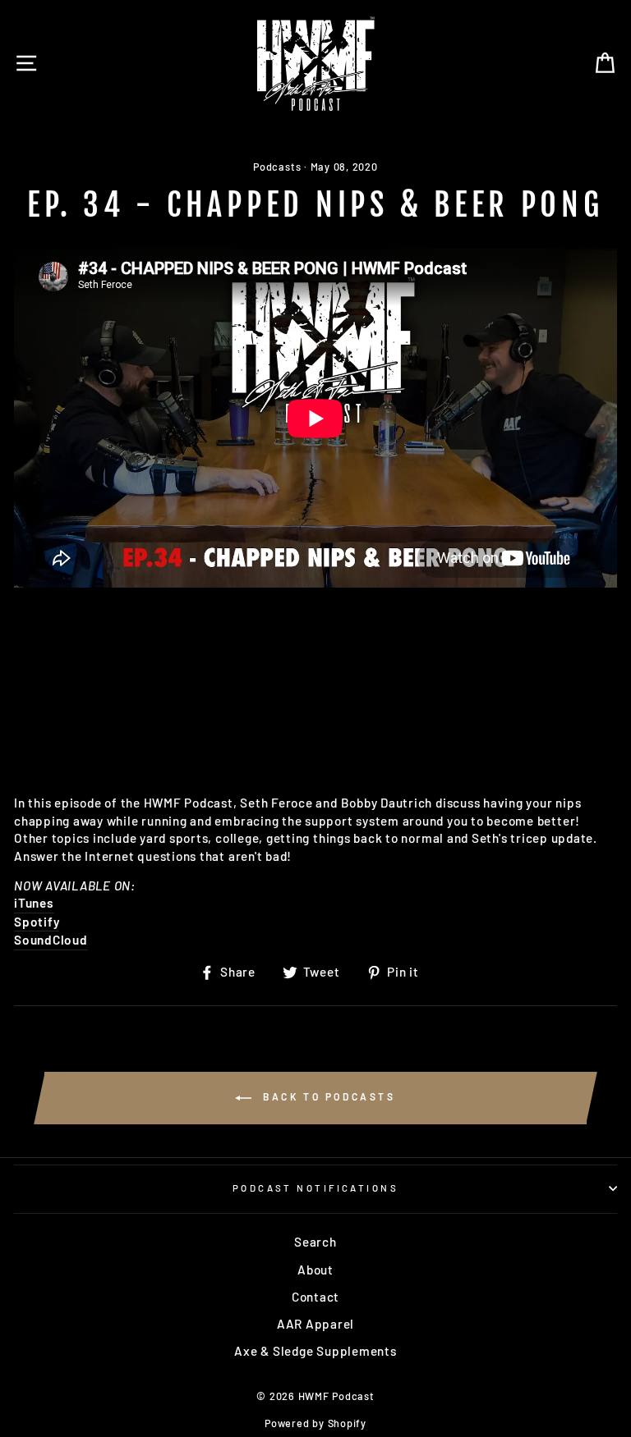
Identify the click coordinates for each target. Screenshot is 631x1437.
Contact (315, 1296)
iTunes (34, 902)
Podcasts (277, 166)
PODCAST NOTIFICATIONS (315, 1188)
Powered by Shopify (315, 1423)
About (315, 1269)
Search (315, 1241)
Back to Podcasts (326, 1096)
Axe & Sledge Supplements (315, 1350)
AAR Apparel (315, 1323)
